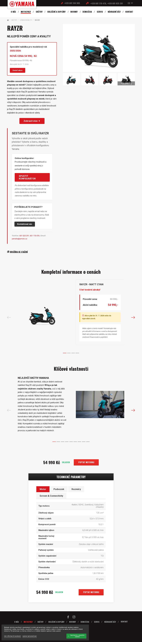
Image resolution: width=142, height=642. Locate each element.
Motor (43, 489)
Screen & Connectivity (51, 496)
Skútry (14, 20)
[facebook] (68, 617)
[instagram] (74, 617)
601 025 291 (24, 236)
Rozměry (76, 489)
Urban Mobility (26, 20)
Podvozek (59, 489)
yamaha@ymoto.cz (19, 239)
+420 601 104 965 (72, 3)
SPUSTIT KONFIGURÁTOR (27, 177)
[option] (71, 313)
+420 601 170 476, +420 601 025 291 (106, 3)
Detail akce (17, 70)
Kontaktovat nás (24, 224)
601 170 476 (34, 236)
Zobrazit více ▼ (32, 121)
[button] (130, 3)
